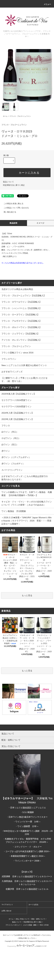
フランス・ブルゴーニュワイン (20, 116)
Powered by (11, 946)
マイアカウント (7, 904)
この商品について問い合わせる (16, 208)
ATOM (46, 925)
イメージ (41, 223)
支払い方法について (22, 919)
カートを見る (33, 904)
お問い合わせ (6, 911)
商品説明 (14, 223)
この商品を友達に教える (13, 203)
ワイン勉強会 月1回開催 (14, 511)
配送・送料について (38, 919)
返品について (8, 182)
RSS (41, 925)
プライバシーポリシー (13, 925)
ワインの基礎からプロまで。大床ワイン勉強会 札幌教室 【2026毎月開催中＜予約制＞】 (27, 494)
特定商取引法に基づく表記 (14, 185)
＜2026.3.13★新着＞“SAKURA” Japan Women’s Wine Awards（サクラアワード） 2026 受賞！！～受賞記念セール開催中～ (27, 520)
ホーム (5, 116)
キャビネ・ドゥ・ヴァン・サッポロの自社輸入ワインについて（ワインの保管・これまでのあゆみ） (27, 503)
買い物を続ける (10, 212)
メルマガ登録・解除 (29, 925)
